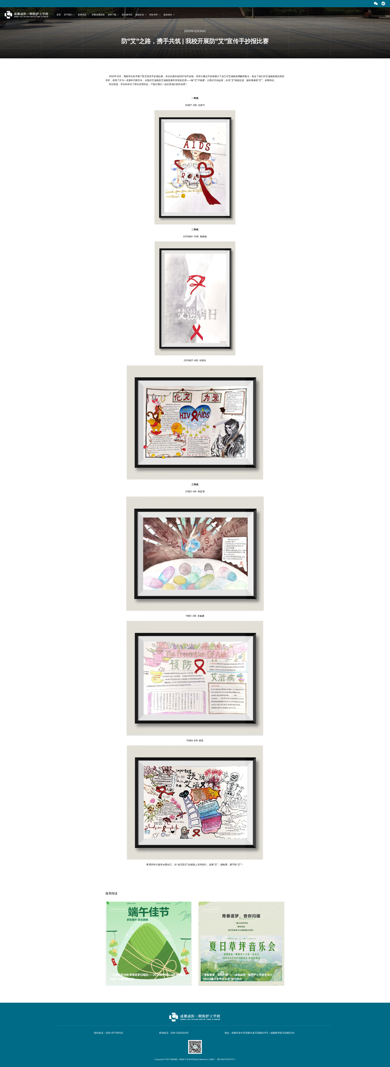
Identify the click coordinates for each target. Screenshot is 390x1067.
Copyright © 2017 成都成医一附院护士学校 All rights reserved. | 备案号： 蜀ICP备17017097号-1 (194, 1059)
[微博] (383, 2)
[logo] (27, 11)
